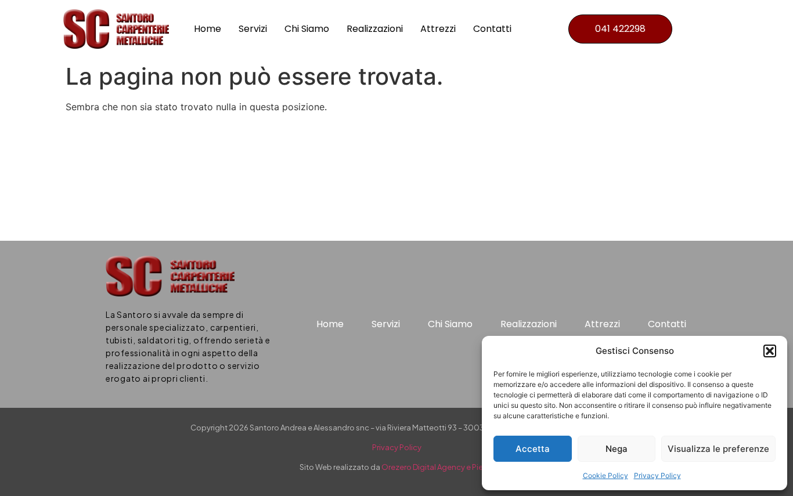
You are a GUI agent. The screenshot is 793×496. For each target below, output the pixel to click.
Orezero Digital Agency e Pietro (437, 467)
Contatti (492, 28)
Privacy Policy (657, 475)
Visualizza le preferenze (718, 448)
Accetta (533, 448)
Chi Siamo (306, 28)
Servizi (253, 28)
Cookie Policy (605, 475)
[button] (770, 351)
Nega (616, 448)
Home (207, 28)
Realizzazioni (375, 28)
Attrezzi (438, 28)
